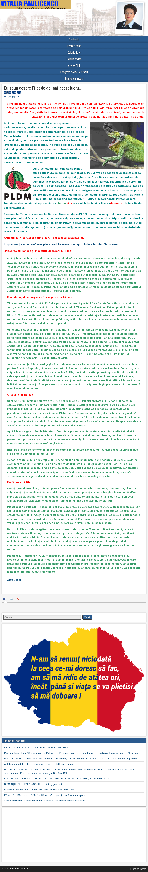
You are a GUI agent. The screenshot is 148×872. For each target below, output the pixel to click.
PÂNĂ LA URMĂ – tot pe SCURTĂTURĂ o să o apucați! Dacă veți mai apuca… (46, 795)
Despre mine (74, 46)
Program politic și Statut (74, 72)
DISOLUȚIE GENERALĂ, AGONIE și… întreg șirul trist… (34, 784)
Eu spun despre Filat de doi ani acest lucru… (43, 88)
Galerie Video (74, 59)
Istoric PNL (74, 65)
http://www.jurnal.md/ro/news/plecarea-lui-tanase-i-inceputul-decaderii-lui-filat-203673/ (61, 244)
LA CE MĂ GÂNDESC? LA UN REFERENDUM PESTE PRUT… (37, 747)
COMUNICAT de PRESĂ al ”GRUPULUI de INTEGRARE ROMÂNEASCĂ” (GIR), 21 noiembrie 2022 (56, 778)
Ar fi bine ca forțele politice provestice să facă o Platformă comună (39, 764)
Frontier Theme (138, 869)
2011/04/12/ (13, 97)
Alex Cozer (14, 579)
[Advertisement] (74, 835)
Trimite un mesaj (74, 78)
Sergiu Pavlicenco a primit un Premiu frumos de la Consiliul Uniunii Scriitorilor (44, 800)
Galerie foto (74, 52)
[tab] (5, 599)
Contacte (74, 39)
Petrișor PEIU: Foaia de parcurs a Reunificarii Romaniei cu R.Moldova (40, 789)
